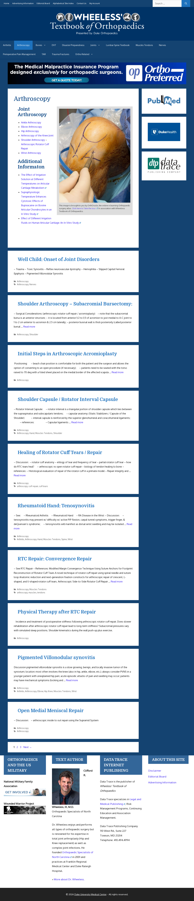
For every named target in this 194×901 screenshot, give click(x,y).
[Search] (186, 3)
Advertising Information (23, 3)
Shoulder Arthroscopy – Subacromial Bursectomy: (75, 303)
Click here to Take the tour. (84, 208)
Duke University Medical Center (90, 894)
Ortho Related (82, 54)
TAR (44, 54)
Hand (31, 433)
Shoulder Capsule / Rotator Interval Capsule (68, 399)
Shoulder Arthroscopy (33, 139)
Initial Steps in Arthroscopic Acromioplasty (67, 353)
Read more (29, 326)
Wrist (70, 539)
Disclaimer (154, 770)
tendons (41, 592)
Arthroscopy (23, 45)
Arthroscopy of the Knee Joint (37, 135)
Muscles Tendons (144, 45)
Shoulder (33, 334)
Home (6, 3)
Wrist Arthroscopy (31, 152)
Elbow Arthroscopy (31, 126)
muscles (32, 592)
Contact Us (81, 3)
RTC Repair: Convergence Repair (55, 558)
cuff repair (33, 486)
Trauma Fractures (60, 54)
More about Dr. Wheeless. (69, 879)
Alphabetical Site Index (63, 3)
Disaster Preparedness (73, 45)
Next (27, 747)
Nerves (162, 45)
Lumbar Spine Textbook (118, 45)
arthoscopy (22, 486)
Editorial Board (43, 3)
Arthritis (7, 45)
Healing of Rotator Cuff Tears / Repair (60, 452)
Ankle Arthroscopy (31, 122)
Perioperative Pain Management (19, 54)
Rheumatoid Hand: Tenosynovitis (56, 505)
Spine (64, 539)
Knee (50, 691)
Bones (39, 45)
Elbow (40, 691)
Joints (93, 45)
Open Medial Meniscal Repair (51, 710)
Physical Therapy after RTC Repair (57, 611)
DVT (54, 45)
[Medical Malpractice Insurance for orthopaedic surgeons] (97, 83)
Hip (45, 691)
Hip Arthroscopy (30, 131)
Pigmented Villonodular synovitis (56, 657)
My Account (94, 3)
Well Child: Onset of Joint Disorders (58, 259)
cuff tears (43, 486)
